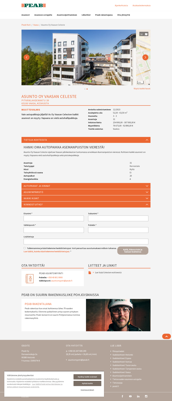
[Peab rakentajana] (86, 315)
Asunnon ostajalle (43, 14)
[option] (86, 57)
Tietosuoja (117, 382)
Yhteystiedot (118, 351)
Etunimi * (28, 213)
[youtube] (130, 396)
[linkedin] (138, 396)
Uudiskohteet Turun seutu (124, 365)
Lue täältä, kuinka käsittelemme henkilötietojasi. (47, 251)
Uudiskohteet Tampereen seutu (126, 368)
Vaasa (36, 24)
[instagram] (146, 396)
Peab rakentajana (104, 14)
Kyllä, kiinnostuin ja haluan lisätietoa (132, 250)
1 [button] (84, 89)
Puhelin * (92, 225)
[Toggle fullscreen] (147, 72)
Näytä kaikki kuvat (142, 88)
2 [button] (87, 89)
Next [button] (145, 57)
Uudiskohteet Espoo (121, 358)
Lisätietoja (29, 236)
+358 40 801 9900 (55, 277)
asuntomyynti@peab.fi (61, 280)
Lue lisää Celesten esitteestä (108, 272)
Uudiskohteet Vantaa (122, 361)
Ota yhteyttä (123, 14)
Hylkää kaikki (87, 383)
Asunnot (26, 14)
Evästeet (25, 396)
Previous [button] (27, 57)
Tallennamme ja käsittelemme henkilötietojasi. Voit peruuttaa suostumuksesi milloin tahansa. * (70, 250)
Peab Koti (26, 24)
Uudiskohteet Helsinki (122, 354)
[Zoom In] (147, 78)
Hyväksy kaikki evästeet (87, 377)
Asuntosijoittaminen (67, 14)
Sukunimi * (93, 213)
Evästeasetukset (87, 390)
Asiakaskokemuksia (141, 5)
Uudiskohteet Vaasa (121, 372)
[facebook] (122, 396)
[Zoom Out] (147, 82)
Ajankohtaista (121, 5)
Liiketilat (86, 14)
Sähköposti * (30, 225)
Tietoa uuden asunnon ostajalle (126, 379)
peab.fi (115, 386)
